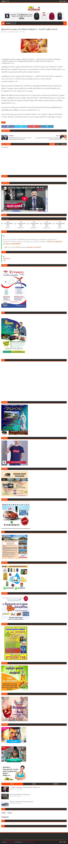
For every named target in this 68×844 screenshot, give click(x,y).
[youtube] (64, 1)
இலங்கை (4, 812)
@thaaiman (6, 258)
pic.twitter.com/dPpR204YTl (11, 244)
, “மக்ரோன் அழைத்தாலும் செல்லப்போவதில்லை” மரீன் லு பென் (25, 787)
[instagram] (66, 1)
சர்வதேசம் (10, 812)
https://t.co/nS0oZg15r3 (54, 241)
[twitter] (62, 1)
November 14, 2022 (32, 247)
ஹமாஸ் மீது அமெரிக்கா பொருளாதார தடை (20, 794)
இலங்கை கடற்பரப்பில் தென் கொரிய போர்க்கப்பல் (21, 801)
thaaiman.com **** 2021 (28, 842)
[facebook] (60, 1)
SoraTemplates (10, 842)
